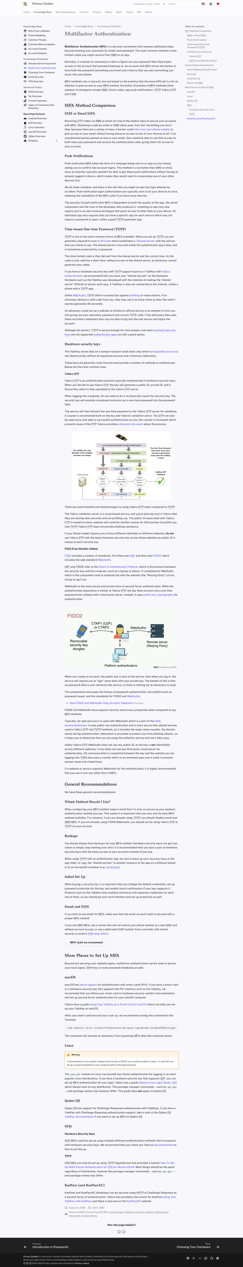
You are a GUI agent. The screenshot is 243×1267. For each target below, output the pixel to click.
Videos (108, 12)
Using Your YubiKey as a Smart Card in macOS (118, 1004)
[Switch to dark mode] (211, 4)
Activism (84, 12)
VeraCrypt (112, 867)
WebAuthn (79, 295)
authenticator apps (105, 334)
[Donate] (218, 4)
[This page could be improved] (124, 1232)
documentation (163, 1144)
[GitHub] (211, 1258)
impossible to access (165, 351)
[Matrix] (199, 1258)
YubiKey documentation (79, 1116)
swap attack (98, 933)
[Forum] (205, 1258)
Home (26, 12)
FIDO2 (158, 555)
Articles (97, 12)
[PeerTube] (194, 1258)
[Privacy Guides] (25, 4)
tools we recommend (86, 942)
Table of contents (194, 26)
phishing (134, 295)
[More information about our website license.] (27, 1263)
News (119, 12)
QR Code (105, 241)
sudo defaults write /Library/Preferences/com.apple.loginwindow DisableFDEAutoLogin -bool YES (122, 1027)
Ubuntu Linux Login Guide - (158, 1082)
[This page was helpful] (119, 1232)
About (148, 12)
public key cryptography (158, 594)
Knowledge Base (43, 12)
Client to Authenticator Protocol (118, 566)
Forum (129, 12)
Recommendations (66, 12)
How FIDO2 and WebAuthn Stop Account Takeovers (101, 703)
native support (88, 984)
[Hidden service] (217, 1258)
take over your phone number (152, 129)
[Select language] (203, 4)
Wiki (139, 12)
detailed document (131, 424)
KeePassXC (134, 1201)
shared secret (145, 241)
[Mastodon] (188, 1258)
